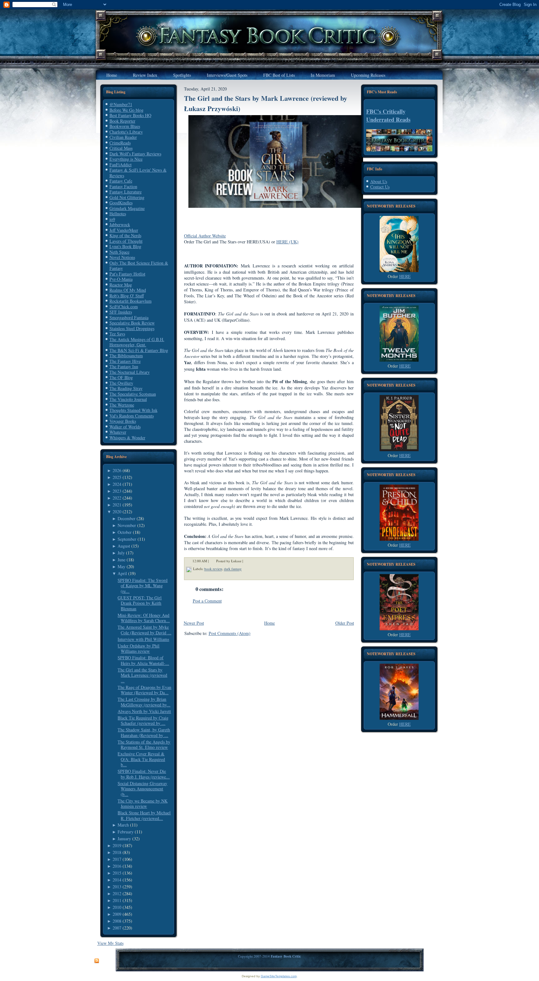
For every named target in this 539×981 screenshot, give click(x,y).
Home (269, 623)
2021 (117, 505)
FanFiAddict (120, 165)
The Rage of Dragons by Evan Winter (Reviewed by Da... (144, 690)
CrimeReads (120, 143)
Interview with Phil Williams (143, 639)
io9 (112, 219)
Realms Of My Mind (127, 290)
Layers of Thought (126, 241)
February (126, 832)
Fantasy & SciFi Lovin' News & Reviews (138, 172)
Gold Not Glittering (126, 197)
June (121, 560)
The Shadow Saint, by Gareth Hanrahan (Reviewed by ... (144, 732)
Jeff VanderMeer (123, 230)
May (121, 566)
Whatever (117, 432)
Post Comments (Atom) (229, 633)
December (126, 518)
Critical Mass (121, 148)
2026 (117, 470)
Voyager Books (122, 421)
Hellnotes (117, 214)
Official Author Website (205, 236)
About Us (378, 181)
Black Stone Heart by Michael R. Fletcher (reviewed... (144, 815)
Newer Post (194, 623)
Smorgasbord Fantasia (128, 317)
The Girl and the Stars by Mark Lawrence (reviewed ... (142, 675)
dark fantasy (233, 569)
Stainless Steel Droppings (131, 328)
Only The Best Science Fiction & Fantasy (138, 265)
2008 (117, 921)
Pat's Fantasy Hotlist (127, 274)
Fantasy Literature (125, 192)
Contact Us (380, 187)
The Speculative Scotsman (132, 394)
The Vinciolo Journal (128, 399)
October (125, 532)
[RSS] (96, 961)
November (127, 525)
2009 (117, 914)
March (123, 825)
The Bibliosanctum (126, 356)
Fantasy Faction (123, 186)
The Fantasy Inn (123, 366)
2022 (117, 498)
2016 (117, 866)
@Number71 (120, 104)
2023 (117, 491)
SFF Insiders (120, 312)
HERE (405, 276)
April (122, 573)
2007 (117, 928)
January (124, 839)
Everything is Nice (126, 159)
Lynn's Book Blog (125, 246)
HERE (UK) (287, 242)
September (127, 539)
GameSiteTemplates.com (279, 976)
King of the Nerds (125, 235)
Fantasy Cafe (120, 181)
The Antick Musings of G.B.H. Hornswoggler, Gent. (136, 342)
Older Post (344, 623)
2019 (117, 845)
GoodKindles (121, 203)
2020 (117, 512)
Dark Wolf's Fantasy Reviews (135, 154)
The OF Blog (121, 377)
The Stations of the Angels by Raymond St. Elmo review (144, 744)
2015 (117, 873)
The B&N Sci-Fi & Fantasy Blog (138, 350)
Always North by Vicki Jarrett (144, 711)
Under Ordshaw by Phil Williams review (138, 648)
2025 (117, 477)
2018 (117, 852)
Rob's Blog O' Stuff (126, 296)
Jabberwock (119, 224)
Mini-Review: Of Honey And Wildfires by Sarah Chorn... (144, 618)
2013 (117, 887)
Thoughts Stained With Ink (133, 410)
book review (213, 569)
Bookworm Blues (124, 126)
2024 (117, 484)
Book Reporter (122, 121)
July (121, 553)
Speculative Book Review (132, 323)
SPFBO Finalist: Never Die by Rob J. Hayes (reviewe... (144, 774)
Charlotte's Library (126, 132)
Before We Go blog (126, 110)
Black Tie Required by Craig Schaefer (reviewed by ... (143, 720)
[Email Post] (247, 561)
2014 (117, 880)
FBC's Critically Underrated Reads (388, 115)
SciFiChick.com (123, 307)
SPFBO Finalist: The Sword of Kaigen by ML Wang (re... (143, 585)
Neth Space (119, 252)
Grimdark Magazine (127, 208)
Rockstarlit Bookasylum (130, 301)
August (124, 546)
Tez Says (117, 334)
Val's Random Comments (131, 416)
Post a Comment (207, 601)
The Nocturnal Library (129, 372)
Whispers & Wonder (127, 438)
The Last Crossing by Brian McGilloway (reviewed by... (144, 702)
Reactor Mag (120, 285)
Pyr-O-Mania (121, 279)
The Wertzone (121, 405)
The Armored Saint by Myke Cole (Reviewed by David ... (144, 630)
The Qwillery (121, 383)
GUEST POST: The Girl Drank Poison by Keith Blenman (140, 603)
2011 (117, 900)
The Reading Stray (126, 388)
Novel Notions (122, 257)
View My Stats (110, 943)
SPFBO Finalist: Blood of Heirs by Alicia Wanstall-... (143, 660)
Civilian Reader (123, 137)
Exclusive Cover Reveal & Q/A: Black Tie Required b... (141, 759)
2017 (117, 859)
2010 (117, 907)
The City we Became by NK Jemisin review (143, 803)
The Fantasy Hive (125, 361)
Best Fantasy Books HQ (130, 115)
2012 (117, 893)
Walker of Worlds (125, 427)
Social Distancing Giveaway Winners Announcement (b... (142, 788)
